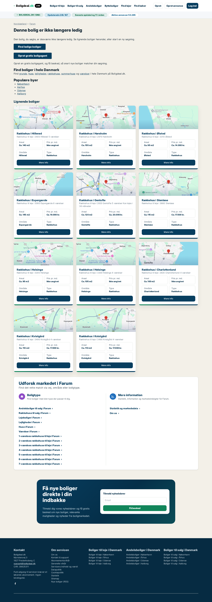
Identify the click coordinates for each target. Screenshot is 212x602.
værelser (85, 73)
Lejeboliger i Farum (29, 417)
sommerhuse (68, 73)
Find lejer (126, 5)
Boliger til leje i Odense (100, 560)
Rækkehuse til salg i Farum (33, 413)
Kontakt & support (60, 557)
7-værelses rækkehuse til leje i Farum (39, 463)
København (23, 83)
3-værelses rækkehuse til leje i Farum (39, 445)
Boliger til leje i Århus (99, 557)
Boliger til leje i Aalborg (100, 563)
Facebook (15, 583)
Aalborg (21, 93)
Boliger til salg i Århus (174, 557)
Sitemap (55, 578)
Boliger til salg (75, 5)
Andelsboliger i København (139, 554)
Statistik (55, 575)
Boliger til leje (57, 5)
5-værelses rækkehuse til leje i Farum (39, 454)
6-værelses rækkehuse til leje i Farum (39, 459)
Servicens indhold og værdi (64, 566)
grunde (23, 73)
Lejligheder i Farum (29, 422)
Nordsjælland (20, 24)
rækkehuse (54, 73)
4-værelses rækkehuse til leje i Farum (39, 450)
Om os (113, 413)
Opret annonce (174, 5)
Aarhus (21, 87)
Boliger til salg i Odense (175, 560)
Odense (21, 90)
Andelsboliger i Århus (136, 557)
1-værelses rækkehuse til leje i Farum (39, 436)
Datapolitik (56, 569)
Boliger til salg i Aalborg (175, 563)
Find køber (140, 5)
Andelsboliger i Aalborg (137, 563)
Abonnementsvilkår (60, 560)
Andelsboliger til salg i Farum (35, 408)
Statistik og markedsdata (124, 408)
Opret (158, 5)
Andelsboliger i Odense (137, 560)
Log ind (192, 5)
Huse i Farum (26, 426)
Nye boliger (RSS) (60, 581)
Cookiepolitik (57, 572)
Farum (33, 24)
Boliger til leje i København (101, 554)
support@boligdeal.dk (24, 563)
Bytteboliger (111, 5)
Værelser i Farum (28, 431)
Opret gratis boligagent (32, 55)
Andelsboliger (94, 5)
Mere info (43, 162)
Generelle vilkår (58, 563)
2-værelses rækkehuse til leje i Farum (39, 440)
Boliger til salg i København (177, 554)
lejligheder (40, 73)
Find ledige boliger (29, 46)
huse (31, 73)
